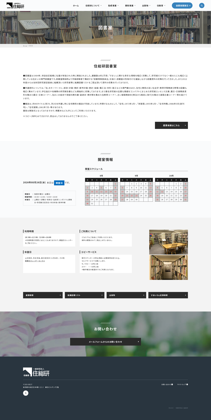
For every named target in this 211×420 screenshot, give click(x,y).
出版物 (145, 5)
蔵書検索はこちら (171, 125)
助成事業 (112, 5)
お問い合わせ (166, 384)
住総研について (92, 5)
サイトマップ (181, 384)
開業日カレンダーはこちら (35, 261)
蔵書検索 (30, 295)
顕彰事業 (129, 5)
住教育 (160, 5)
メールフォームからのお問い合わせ (105, 341)
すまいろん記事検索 (159, 295)
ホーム (76, 5)
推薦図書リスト (74, 295)
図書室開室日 (182, 5)
